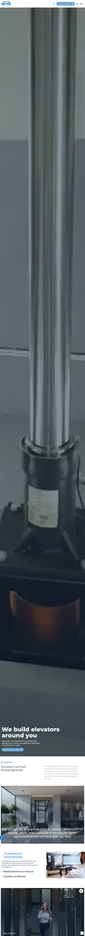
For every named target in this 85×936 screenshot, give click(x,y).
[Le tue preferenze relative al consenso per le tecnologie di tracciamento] (82, 933)
